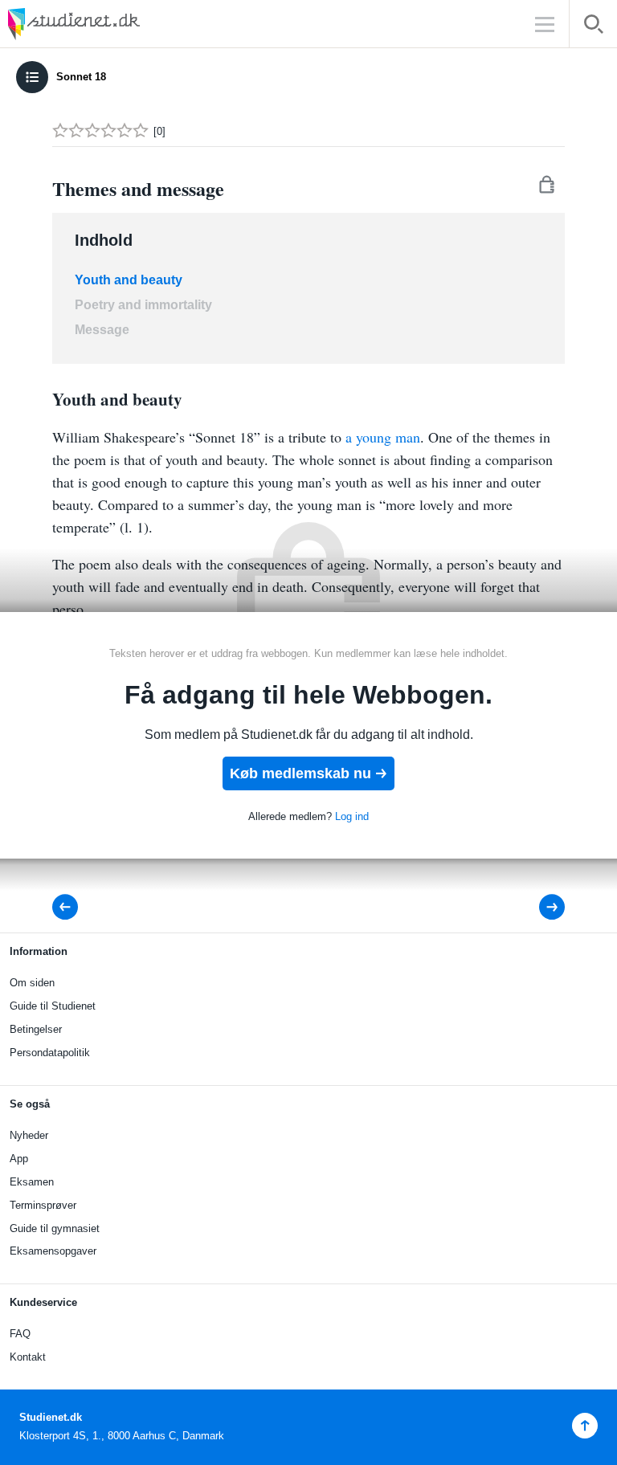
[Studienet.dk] (112, 23)
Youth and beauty (128, 280)
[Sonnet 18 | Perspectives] (541, 907)
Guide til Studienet (53, 1006)
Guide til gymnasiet (55, 1228)
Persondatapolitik (50, 1053)
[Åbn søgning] (593, 26)
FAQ (20, 1334)
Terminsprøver (43, 1205)
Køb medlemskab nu (300, 773)
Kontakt (28, 1357)
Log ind (352, 816)
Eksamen (32, 1182)
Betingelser (36, 1029)
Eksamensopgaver (53, 1251)
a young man (382, 437)
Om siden (32, 983)
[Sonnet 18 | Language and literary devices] (70, 907)
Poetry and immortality (143, 305)
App (19, 1159)
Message (102, 330)
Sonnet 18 (81, 77)
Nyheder (29, 1135)
